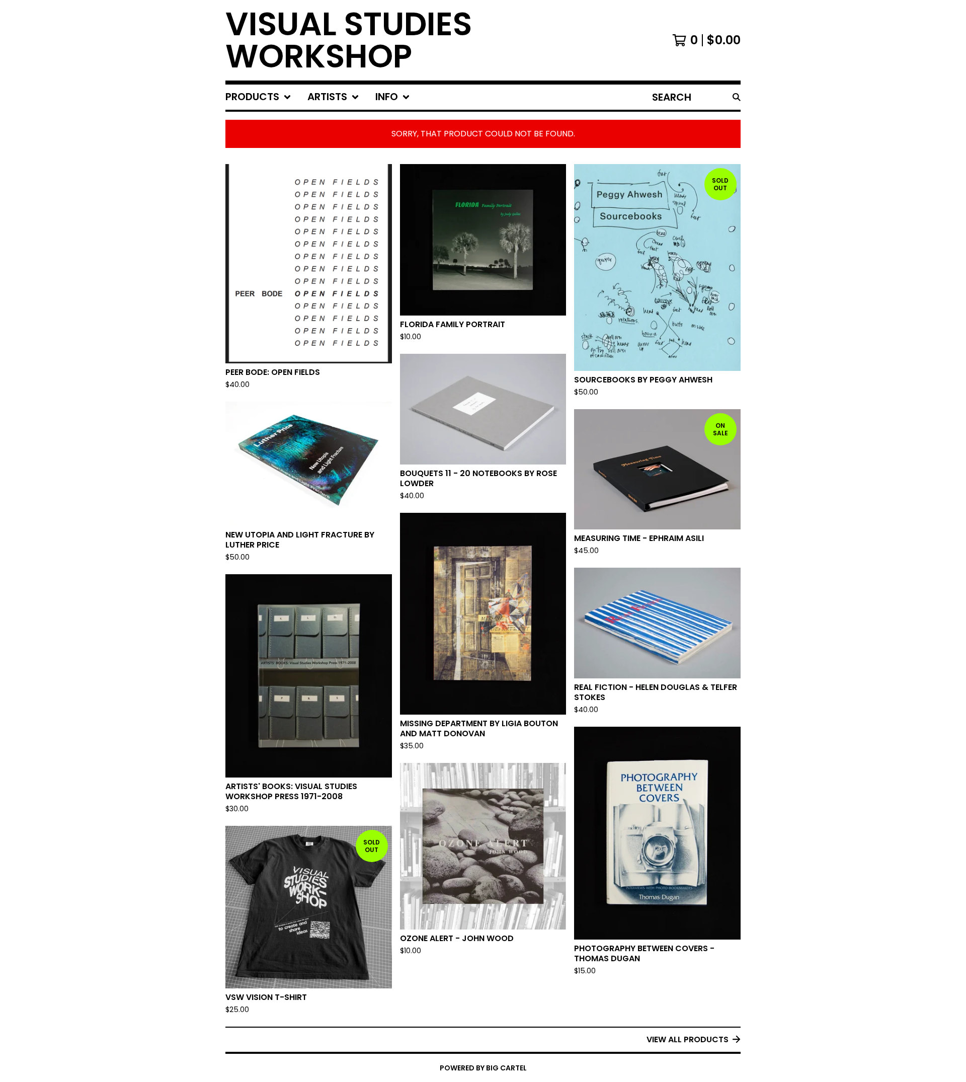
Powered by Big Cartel (483, 1068)
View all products (688, 1039)
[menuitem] (258, 97)
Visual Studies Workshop (348, 40)
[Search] (737, 97)
